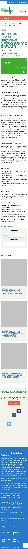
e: (13, 518)
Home (1, 24)
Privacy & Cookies (16, 540)
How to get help (6, 540)
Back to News (8, 226)
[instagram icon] (18, 411)
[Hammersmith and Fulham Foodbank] (7, 13)
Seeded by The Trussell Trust (18, 2)
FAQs (4, 527)
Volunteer (5, 532)
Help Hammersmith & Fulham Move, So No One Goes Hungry (12, 375)
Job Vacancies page (11, 196)
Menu (24, 11)
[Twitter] (9, 424)
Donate (6, 18)
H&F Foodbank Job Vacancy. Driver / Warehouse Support (12, 291)
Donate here (14, 403)
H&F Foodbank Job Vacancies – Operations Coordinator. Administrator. (14, 334)
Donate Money (16, 533)
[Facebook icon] (14, 415)
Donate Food (18, 527)
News (5, 24)
